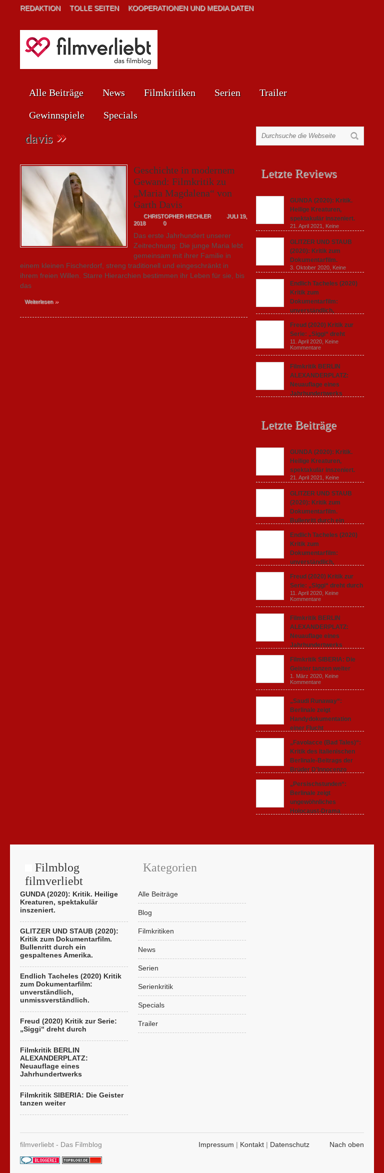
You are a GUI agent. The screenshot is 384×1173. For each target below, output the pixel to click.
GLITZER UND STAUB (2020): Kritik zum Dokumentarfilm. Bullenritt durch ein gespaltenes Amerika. (304, 511)
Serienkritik (155, 986)
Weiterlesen (41, 301)
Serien (227, 92)
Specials (121, 115)
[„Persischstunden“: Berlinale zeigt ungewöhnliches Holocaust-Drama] (270, 805)
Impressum (216, 1144)
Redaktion (40, 8)
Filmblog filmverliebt (54, 874)
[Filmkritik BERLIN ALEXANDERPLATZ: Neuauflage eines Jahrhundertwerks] (270, 388)
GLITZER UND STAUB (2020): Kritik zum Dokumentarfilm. (321, 251)
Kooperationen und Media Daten (191, 8)
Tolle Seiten (94, 8)
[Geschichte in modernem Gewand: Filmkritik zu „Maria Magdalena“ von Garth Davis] (74, 250)
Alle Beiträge (56, 92)
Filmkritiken (170, 92)
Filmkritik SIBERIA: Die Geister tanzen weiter (72, 1099)
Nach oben (347, 1144)
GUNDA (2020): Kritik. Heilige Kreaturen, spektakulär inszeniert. (322, 209)
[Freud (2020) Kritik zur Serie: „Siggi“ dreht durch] (270, 346)
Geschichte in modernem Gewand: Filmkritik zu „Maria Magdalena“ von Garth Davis (184, 187)
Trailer (273, 92)
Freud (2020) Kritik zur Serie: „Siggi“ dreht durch (68, 1025)
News (113, 92)
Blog (145, 912)
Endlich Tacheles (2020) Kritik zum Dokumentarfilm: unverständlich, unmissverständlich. (307, 553)
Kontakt (252, 1144)
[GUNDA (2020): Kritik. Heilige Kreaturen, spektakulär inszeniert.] (270, 222)
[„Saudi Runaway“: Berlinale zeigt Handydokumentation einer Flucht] (270, 722)
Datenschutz (290, 1144)
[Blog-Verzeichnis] (40, 1162)
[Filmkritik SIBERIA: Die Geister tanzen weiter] (270, 680)
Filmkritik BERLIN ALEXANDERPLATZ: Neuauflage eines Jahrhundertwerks (54, 1062)
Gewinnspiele (56, 115)
